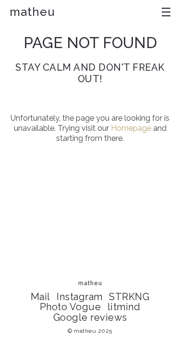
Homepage (131, 128)
